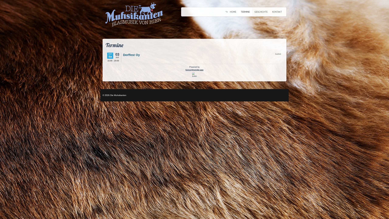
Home (233, 12)
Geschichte (261, 12)
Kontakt (277, 12)
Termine (245, 12)
